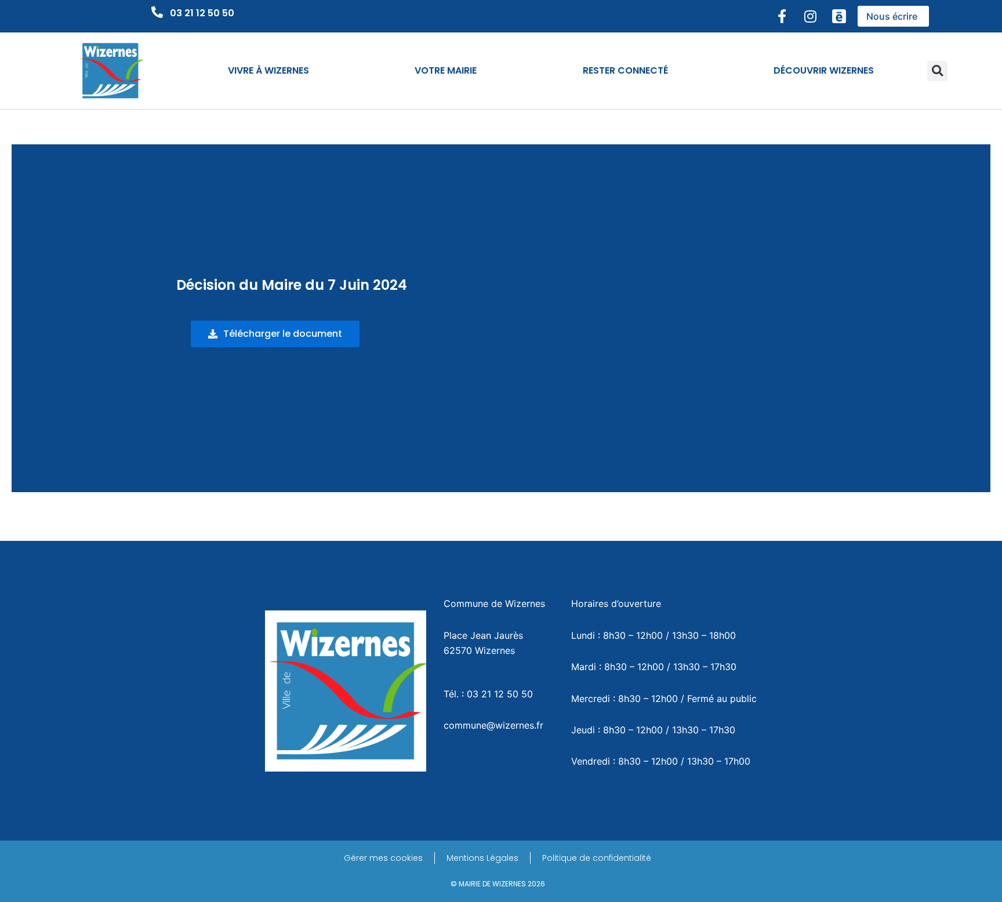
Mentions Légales (482, 858)
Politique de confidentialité (596, 858)
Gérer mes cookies (383, 858)
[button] (937, 71)
